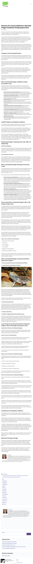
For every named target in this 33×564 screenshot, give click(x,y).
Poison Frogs (4, 500)
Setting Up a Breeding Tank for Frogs (8, 545)
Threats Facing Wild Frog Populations (8, 548)
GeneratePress (20, 562)
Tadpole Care (4, 502)
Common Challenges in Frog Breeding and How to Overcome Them (13, 546)
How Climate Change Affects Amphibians (9, 541)
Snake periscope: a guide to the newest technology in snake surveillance (15, 475)
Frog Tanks (4, 495)
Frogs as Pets (4, 497)
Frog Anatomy (4, 480)
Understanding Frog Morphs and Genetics (9, 543)
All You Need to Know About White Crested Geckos (11, 477)
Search (3, 532)
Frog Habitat (4, 489)
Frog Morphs (4, 490)
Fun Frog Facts (4, 499)
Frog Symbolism (5, 494)
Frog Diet (3, 487)
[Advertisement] (16, 15)
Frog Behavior (5, 474)
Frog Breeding (4, 484)
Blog (3, 479)
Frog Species (4, 492)
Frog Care (4, 485)
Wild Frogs (4, 504)
